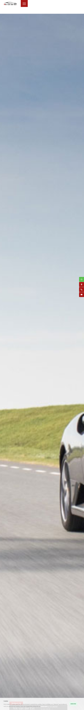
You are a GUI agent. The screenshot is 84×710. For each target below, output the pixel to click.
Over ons (2, 9)
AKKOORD (73, 704)
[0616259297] (81, 279)
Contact (2, 13)
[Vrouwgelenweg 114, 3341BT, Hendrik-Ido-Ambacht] (81, 284)
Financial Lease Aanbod (45, 4)
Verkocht (2, 11)
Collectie (33, 4)
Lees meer (44, 706)
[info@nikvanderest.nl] (81, 294)
